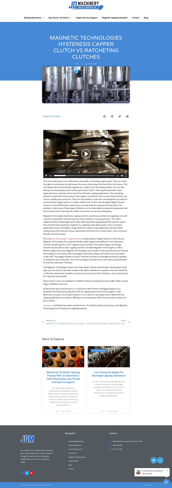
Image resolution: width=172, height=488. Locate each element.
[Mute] (122, 175)
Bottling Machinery (32, 18)
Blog (146, 18)
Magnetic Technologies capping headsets (65, 238)
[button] (104, 116)
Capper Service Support (86, 18)
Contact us (48, 305)
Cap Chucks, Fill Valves (58, 18)
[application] (86, 154)
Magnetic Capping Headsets (114, 18)
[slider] (84, 175)
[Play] (46, 175)
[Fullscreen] (125, 175)
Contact (135, 18)
